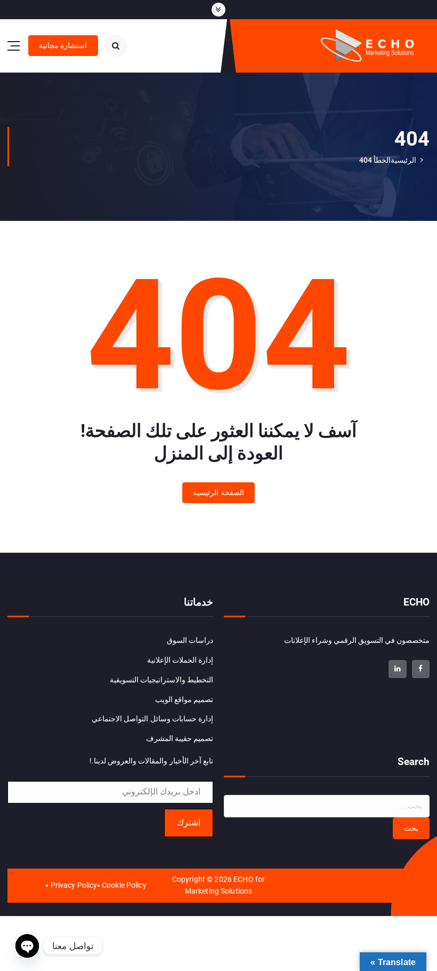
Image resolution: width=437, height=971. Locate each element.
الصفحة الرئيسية (218, 492)
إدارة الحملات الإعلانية (180, 660)
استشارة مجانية (63, 45)
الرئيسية (403, 160)
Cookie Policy (124, 885)
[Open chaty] (27, 946)
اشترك (188, 822)
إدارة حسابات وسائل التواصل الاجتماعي (152, 718)
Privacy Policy (74, 885)
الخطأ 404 (375, 160)
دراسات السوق (190, 640)
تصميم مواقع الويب (184, 699)
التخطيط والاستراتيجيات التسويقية (161, 679)
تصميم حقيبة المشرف (179, 738)
